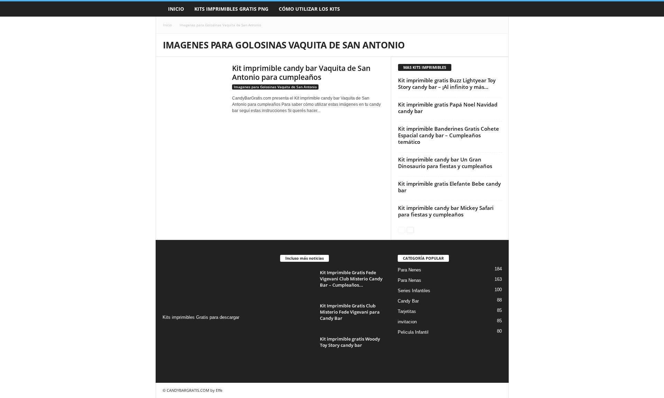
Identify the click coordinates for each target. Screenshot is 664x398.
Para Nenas (409, 280)
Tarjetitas (407, 311)
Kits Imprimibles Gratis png (231, 9)
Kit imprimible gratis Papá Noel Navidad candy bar (447, 107)
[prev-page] (401, 229)
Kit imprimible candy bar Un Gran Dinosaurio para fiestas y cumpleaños (445, 162)
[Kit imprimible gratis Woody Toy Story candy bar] (297, 349)
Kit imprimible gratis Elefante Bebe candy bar (449, 187)
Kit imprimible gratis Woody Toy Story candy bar (350, 342)
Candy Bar (408, 301)
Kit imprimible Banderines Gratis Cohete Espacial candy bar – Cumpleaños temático (448, 135)
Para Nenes (409, 269)
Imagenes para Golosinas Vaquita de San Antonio (275, 86)
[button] (498, 9)
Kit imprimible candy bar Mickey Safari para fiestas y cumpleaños (446, 211)
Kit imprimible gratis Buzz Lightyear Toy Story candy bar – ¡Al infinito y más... (447, 83)
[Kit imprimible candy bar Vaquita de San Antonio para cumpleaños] (194, 84)
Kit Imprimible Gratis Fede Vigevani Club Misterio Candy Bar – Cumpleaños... (351, 278)
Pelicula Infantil (413, 332)
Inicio (176, 9)
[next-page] (410, 229)
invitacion (407, 321)
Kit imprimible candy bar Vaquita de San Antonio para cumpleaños (301, 72)
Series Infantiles (414, 290)
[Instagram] (169, 330)
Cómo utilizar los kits (309, 9)
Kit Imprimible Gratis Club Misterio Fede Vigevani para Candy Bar (350, 312)
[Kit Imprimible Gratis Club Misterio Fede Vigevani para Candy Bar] (297, 315)
